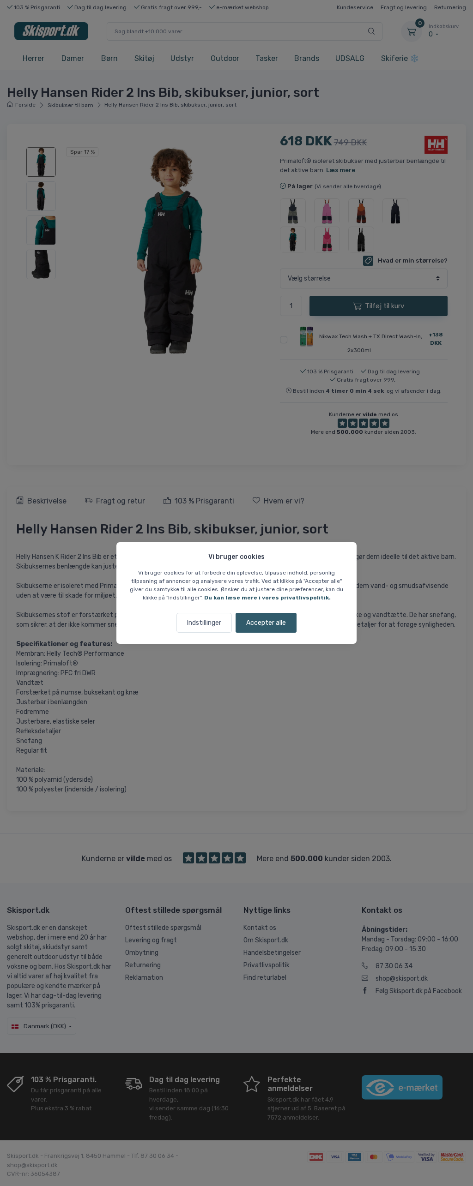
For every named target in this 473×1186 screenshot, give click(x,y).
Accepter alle (266, 623)
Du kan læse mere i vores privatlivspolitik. (267, 597)
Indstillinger (204, 623)
